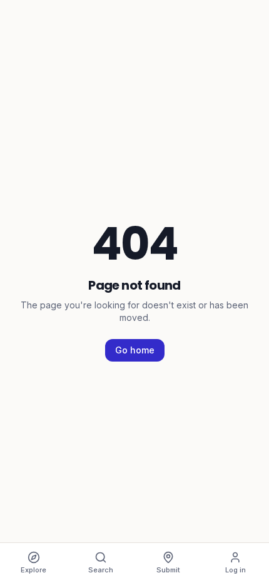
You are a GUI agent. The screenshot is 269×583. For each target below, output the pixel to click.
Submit (168, 569)
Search (100, 569)
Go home (135, 350)
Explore (33, 569)
